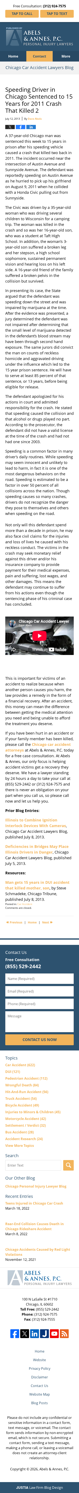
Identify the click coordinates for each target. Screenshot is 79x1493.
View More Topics (19, 1145)
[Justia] (44, 1333)
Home (13, 56)
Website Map (39, 1394)
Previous (14, 922)
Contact (39, 56)
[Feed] (64, 1333)
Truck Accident (21, 1098)
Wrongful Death (22, 1085)
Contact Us (39, 1385)
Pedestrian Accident (26, 1078)
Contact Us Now (40, 1039)
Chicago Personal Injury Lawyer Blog (35, 1186)
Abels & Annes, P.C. (54, 1469)
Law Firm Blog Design (39, 1487)
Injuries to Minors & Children (32, 1112)
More (66, 56)
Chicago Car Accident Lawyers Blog (39, 36)
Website (39, 1360)
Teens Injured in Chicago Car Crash (34, 1203)
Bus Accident (19, 1132)
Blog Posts (39, 1403)
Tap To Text (57, 13)
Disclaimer (39, 1377)
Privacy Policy (39, 1368)
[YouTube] (54, 1333)
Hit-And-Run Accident (26, 1092)
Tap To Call (22, 13)
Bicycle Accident (22, 1105)
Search (68, 1165)
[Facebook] (14, 1333)
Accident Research (24, 1139)
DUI (12, 1071)
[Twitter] (24, 1333)
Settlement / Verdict (25, 1125)
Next (47, 922)
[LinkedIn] (34, 1333)
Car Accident (24, 904)
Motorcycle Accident (25, 1118)
